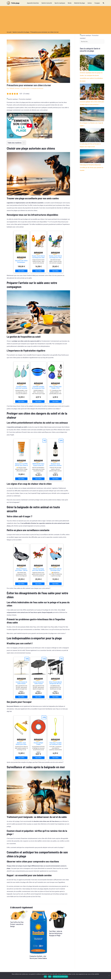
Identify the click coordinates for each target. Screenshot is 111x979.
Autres (90, 3)
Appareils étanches (33, 3)
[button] (103, 3)
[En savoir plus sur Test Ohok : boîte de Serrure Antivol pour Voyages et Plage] (58, 919)
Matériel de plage (79, 3)
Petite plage (15, 3)
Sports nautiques (60, 3)
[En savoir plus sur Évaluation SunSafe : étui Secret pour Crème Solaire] (38, 932)
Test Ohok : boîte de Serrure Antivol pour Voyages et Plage (55, 933)
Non (50, 976)
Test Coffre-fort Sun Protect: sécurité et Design (16, 924)
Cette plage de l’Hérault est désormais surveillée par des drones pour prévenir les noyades (91, 167)
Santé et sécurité (47, 3)
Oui (45, 976)
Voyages (97, 3)
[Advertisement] (55, 19)
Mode (69, 3)
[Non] (109, 975)
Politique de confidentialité (60, 976)
